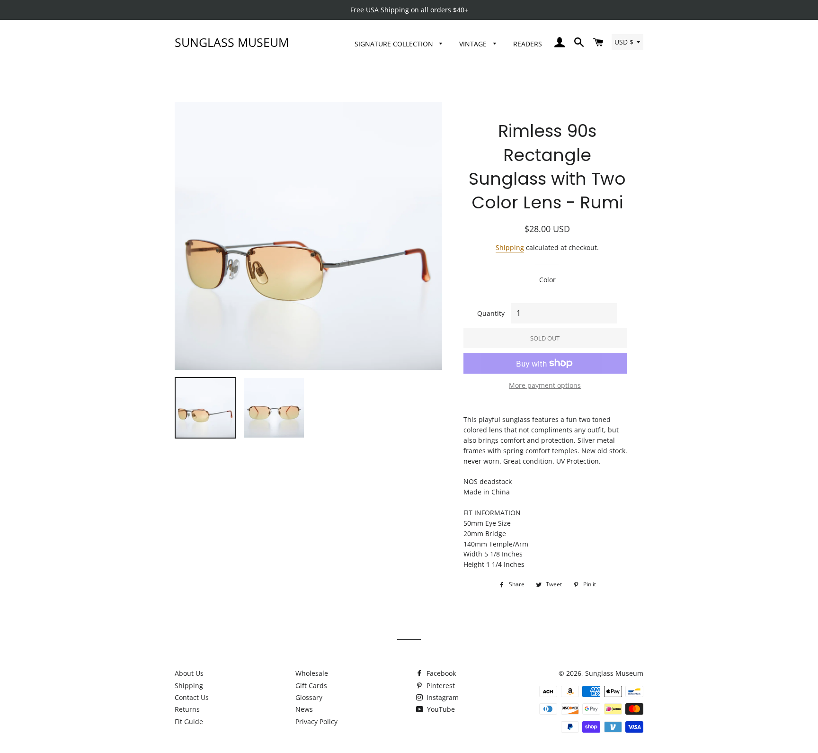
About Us (189, 673)
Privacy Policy (316, 721)
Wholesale (311, 673)
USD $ (623, 41)
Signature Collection (395, 43)
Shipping (510, 247)
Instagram (442, 697)
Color (547, 279)
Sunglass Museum (232, 42)
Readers (527, 43)
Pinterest (440, 685)
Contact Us (192, 697)
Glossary (308, 697)
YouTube (440, 709)
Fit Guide (189, 721)
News (304, 709)
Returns (187, 709)
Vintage (474, 43)
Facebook (440, 673)
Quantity (491, 313)
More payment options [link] (545, 385)
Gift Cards (311, 685)
